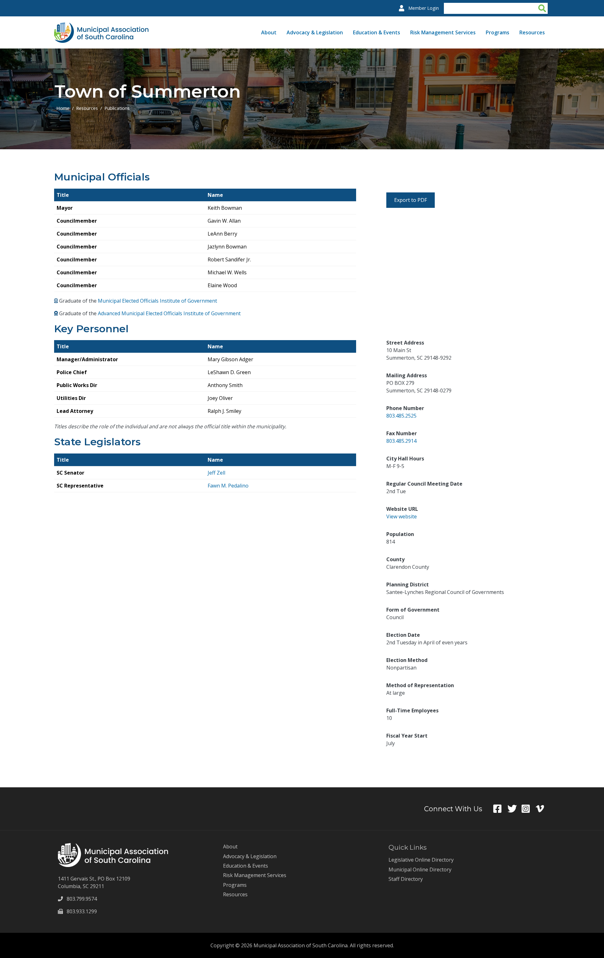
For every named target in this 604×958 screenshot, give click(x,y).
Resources (532, 32)
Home (63, 108)
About (269, 32)
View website (401, 516)
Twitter (514, 808)
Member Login (423, 8)
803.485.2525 (401, 415)
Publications (117, 108)
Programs (497, 32)
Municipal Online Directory (420, 869)
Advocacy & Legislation (315, 32)
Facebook (500, 808)
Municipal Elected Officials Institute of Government (157, 300)
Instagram (529, 808)
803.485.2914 (401, 440)
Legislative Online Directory (421, 859)
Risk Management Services (443, 32)
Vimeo (543, 808)
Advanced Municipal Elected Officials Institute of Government (169, 313)
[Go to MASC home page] (101, 26)
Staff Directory (406, 878)
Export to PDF (410, 200)
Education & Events (376, 32)
